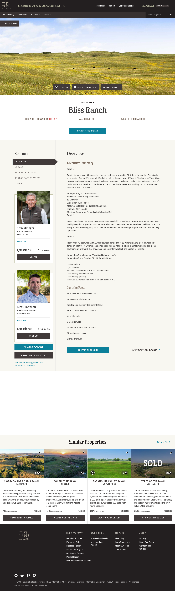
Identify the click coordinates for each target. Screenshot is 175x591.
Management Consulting (33, 355)
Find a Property (8, 14)
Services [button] (35, 14)
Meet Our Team (122, 546)
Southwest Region (75, 553)
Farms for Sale (73, 542)
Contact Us (120, 549)
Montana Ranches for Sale (78, 561)
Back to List (11, 23)
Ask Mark (33, 336)
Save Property (113, 87)
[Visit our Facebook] (28, 575)
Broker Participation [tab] (27, 178)
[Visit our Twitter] (34, 575)
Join (166, 6)
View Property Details (22, 518)
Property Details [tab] (25, 173)
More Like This (162, 442)
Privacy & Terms (112, 582)
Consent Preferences (130, 582)
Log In (159, 6)
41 (123, 473)
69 (79, 473)
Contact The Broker (87, 131)
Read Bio (21, 242)
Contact (112, 5)
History (142, 538)
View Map (87, 87)
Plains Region (72, 557)
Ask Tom (34, 257)
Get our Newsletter (126, 5)
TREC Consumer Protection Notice (29, 582)
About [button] (46, 14)
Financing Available (33, 347)
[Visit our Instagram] (22, 575)
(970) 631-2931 (45, 250)
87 (167, 473)
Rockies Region (73, 546)
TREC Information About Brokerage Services (65, 582)
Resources (100, 5)
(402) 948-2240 (45, 329)
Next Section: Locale (144, 350)
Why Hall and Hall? (99, 538)
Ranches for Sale (74, 538)
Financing (119, 538)
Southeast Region (74, 549)
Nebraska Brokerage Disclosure (29, 362)
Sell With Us (22, 14)
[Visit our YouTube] (16, 575)
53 (36, 473)
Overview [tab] (20, 162)
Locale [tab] (19, 167)
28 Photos (63, 87)
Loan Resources (122, 542)
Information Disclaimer (24, 366)
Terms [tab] (18, 183)
